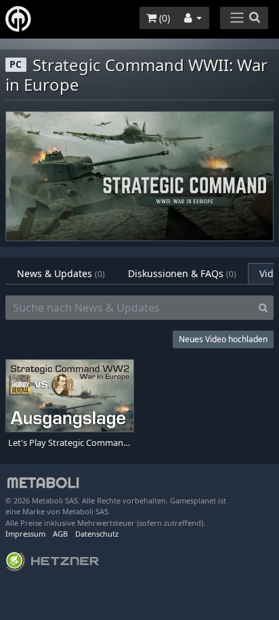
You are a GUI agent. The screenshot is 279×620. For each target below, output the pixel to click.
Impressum (25, 534)
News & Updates (61, 273)
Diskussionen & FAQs (182, 273)
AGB (60, 534)
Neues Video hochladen (223, 339)
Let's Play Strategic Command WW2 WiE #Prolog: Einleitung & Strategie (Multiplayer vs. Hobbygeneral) (69, 443)
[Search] (263, 307)
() (163, 18)
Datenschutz (97, 534)
